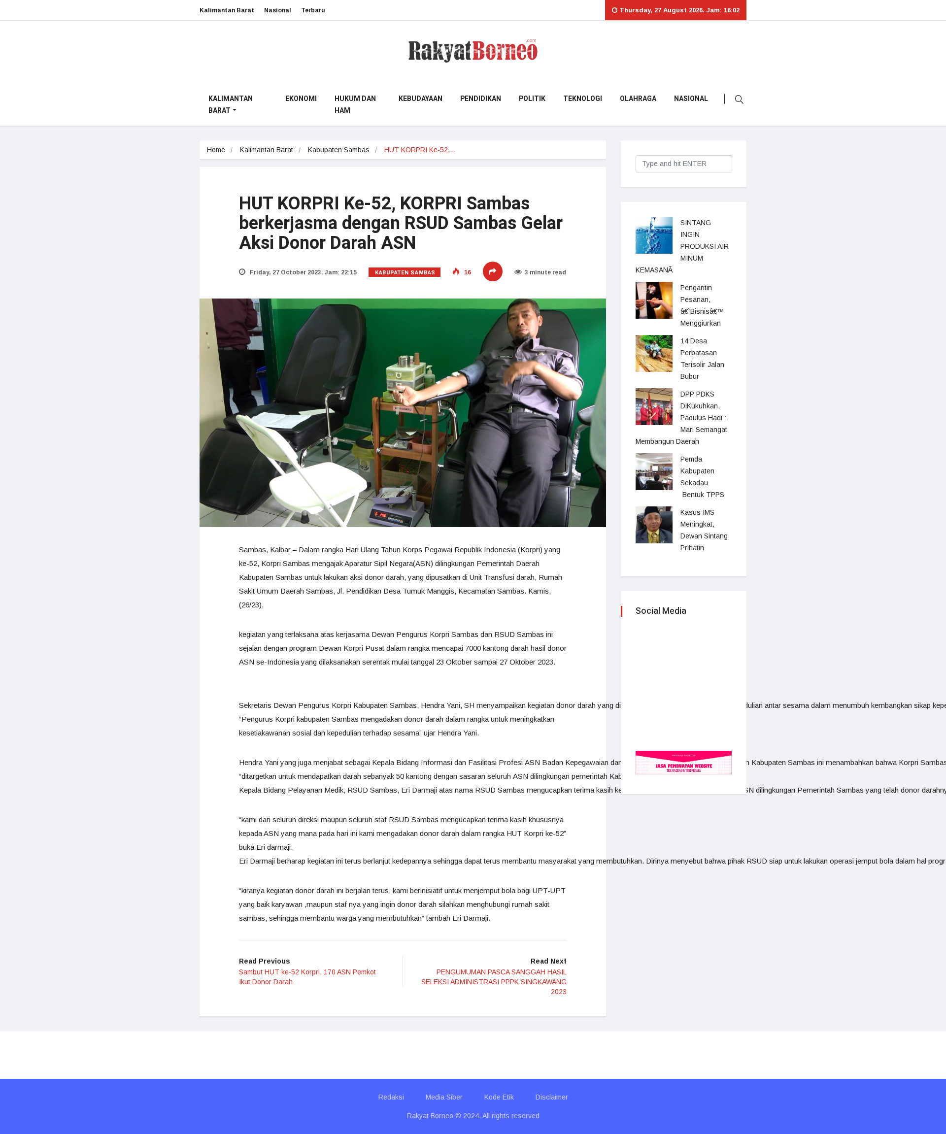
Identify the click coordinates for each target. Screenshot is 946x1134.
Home (216, 150)
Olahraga (638, 99)
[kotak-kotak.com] (684, 762)
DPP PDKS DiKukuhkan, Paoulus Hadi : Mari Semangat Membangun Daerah (681, 417)
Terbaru (313, 10)
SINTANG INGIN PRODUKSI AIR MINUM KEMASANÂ (682, 246)
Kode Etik (499, 1097)
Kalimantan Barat (227, 10)
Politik (532, 99)
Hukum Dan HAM (355, 105)
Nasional (277, 10)
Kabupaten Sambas (339, 150)
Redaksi (391, 1097)
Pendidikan (480, 99)
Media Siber (444, 1097)
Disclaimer (552, 1097)
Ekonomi (301, 99)
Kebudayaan (420, 99)
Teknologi (582, 99)
